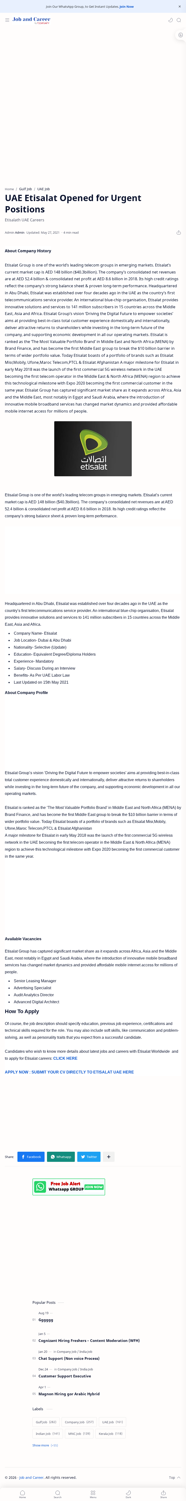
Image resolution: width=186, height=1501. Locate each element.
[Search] (178, 20)
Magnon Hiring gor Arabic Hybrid (69, 1393)
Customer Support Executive (65, 1376)
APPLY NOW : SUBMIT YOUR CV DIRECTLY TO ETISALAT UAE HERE (69, 1072)
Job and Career (31, 1477)
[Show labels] (46, 1445)
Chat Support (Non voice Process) (69, 1358)
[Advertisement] (93, 66)
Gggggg (46, 1319)
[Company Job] (68, 1351)
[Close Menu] (179, 6)
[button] (170, 20)
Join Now (127, 6)
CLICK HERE (65, 1058)
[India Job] (85, 1351)
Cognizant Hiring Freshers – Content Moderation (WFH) (89, 1340)
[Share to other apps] (109, 1157)
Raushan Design (110, 1477)
